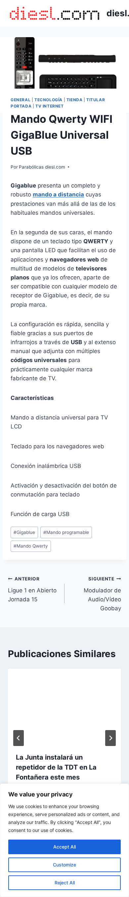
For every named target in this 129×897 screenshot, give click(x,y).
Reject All (65, 882)
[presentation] (64, 706)
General (20, 99)
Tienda (74, 99)
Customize (64, 864)
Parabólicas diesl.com (42, 167)
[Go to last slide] (18, 738)
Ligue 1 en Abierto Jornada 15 (32, 589)
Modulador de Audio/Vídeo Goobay (102, 594)
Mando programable (66, 532)
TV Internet (49, 106)
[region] (64, 840)
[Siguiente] (110, 738)
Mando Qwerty (31, 546)
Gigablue (24, 532)
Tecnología (48, 99)
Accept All (64, 847)
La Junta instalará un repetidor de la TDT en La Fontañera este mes (56, 767)
